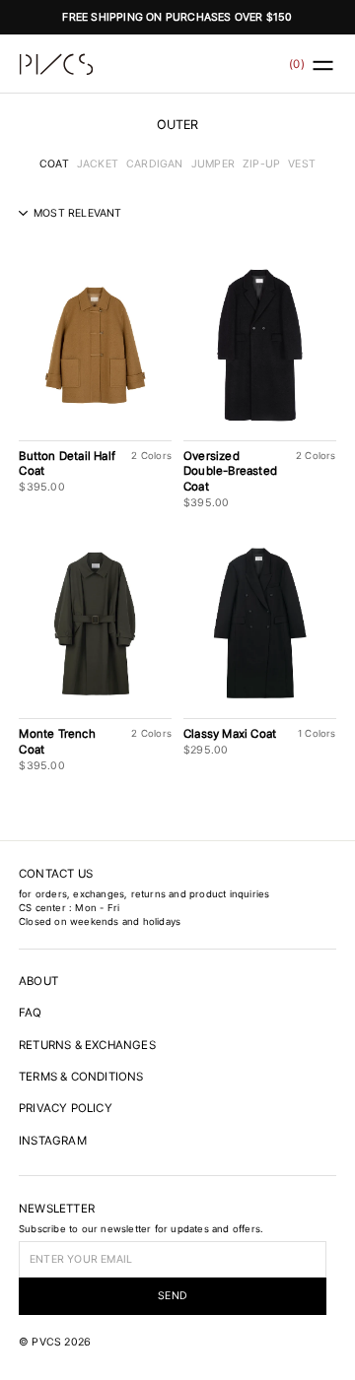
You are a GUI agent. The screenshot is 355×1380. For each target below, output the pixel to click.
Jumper (213, 164)
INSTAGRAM (53, 1141)
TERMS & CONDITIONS (81, 1077)
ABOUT (38, 981)
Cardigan (154, 164)
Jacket (97, 164)
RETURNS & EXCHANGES (87, 1045)
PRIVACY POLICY (65, 1108)
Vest (302, 164)
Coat (54, 164)
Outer (178, 124)
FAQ (30, 1012)
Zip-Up (261, 164)
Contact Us (56, 874)
